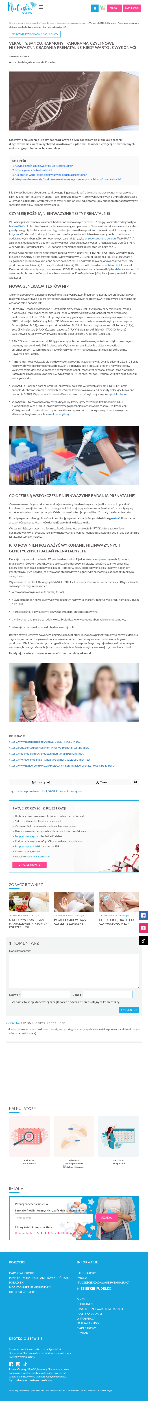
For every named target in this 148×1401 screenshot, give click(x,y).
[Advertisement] (74, 1073)
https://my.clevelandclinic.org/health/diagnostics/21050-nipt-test (49, 759)
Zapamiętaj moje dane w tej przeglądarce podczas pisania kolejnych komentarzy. (66, 1002)
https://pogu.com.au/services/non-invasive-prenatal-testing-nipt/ (49, 747)
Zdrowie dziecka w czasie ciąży (71, 23)
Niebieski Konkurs (22, 1292)
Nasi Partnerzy (88, 1323)
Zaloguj (114, 8)
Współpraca (86, 1318)
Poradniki (16, 1282)
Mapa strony (86, 1328)
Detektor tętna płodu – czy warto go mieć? (117, 921)
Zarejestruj (132, 8)
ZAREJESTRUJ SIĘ (29, 864)
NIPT (43, 791)
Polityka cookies (90, 1313)
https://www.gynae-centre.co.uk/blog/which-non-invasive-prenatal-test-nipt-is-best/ (62, 765)
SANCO (53, 791)
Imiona (82, 1277)
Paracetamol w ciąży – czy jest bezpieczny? (71, 921)
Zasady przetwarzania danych (100, 1308)
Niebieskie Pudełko (22, 8)
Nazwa (14, 994)
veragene (76, 791)
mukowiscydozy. (59, 414)
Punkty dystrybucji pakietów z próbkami (39, 1277)
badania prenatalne (27, 791)
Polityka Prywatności (74, 1390)
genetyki (114, 518)
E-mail (78, 994)
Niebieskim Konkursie (37, 856)
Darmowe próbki (22, 1273)
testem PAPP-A (19, 226)
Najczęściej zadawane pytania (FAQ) (103, 1282)
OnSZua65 (14, 1023)
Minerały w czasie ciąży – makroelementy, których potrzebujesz (28, 923)
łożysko (14, 234)
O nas (81, 1299)
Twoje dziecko (47, 23)
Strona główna (16, 23)
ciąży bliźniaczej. (117, 394)
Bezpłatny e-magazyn (27, 836)
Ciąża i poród (31, 23)
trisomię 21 (115, 265)
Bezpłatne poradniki (26, 846)
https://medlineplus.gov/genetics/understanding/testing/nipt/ (46, 753)
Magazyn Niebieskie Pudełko (30, 1287)
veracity (64, 791)
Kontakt (83, 1332)
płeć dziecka (117, 269)
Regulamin (85, 1304)
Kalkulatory (86, 1273)
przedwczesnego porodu (100, 238)
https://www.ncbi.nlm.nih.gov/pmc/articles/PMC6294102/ (45, 741)
